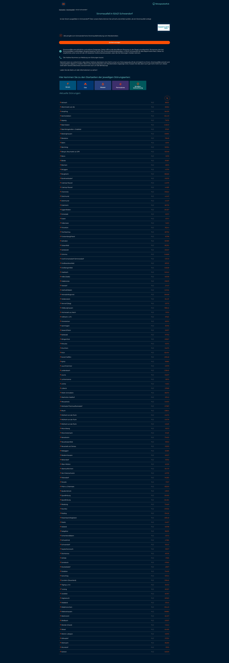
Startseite (62, 10)
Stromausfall (70, 10)
